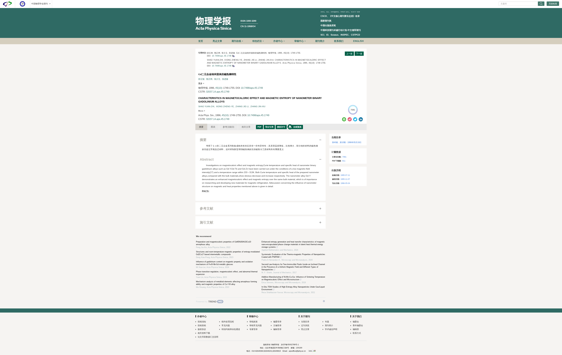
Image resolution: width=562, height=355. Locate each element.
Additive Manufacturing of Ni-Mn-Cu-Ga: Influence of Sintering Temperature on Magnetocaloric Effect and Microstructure (293, 278)
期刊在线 (236, 41)
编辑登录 (277, 329)
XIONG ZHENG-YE (225, 106)
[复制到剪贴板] (233, 56)
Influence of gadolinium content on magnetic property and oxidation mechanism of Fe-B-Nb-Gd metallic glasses (224, 263)
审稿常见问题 (255, 325)
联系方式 (357, 333)
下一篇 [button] (359, 53)
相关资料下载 (204, 333)
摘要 (201, 127)
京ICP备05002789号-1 (290, 345)
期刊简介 (320, 41)
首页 (200, 41)
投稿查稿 (202, 325)
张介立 (217, 79)
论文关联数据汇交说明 (208, 337)
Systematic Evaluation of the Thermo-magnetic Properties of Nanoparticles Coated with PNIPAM (293, 255)
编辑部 (356, 329)
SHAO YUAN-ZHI (206, 106)
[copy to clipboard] (233, 66)
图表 (213, 127)
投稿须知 (202, 321)
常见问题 (226, 325)
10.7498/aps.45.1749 (221, 56)
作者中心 (278, 41)
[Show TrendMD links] (324, 301)
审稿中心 (299, 41)
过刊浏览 (305, 325)
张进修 (225, 79)
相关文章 (246, 127)
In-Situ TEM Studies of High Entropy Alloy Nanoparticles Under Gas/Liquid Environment (293, 288)
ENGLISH (358, 41)
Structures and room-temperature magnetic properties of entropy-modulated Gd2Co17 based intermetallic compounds (228, 253)
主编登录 (277, 325)
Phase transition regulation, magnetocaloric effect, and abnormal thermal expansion (226, 273)
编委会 (356, 321)
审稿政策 (253, 321)
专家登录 (253, 329)
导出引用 (269, 127)
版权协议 (202, 329)
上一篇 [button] (349, 53)
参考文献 (228, 127)
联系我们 (338, 41)
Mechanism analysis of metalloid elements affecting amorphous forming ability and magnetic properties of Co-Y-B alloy (226, 282)
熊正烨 (209, 79)
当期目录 (305, 321)
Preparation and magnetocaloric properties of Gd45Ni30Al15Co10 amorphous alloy (223, 243)
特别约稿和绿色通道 (231, 329)
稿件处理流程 (228, 321)
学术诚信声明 (331, 329)
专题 (327, 321)
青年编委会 (358, 325)
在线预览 (297, 127)
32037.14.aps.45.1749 (217, 91)
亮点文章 (217, 41)
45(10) (218, 88)
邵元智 (201, 79)
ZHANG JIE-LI (242, 106)
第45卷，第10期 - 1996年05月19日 (346, 142)
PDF (259, 127)
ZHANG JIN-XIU (257, 106)
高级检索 (553, 3)
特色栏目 (257, 41)
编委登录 (277, 321)
